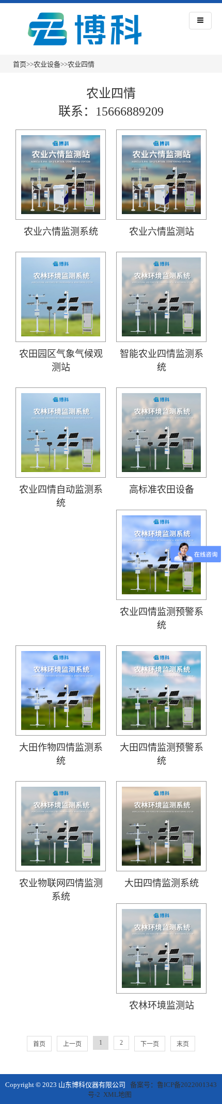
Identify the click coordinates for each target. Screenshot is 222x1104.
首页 (19, 64)
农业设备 (47, 64)
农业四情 (81, 64)
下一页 (149, 1044)
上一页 (72, 1044)
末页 (183, 1044)
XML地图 (117, 1094)
